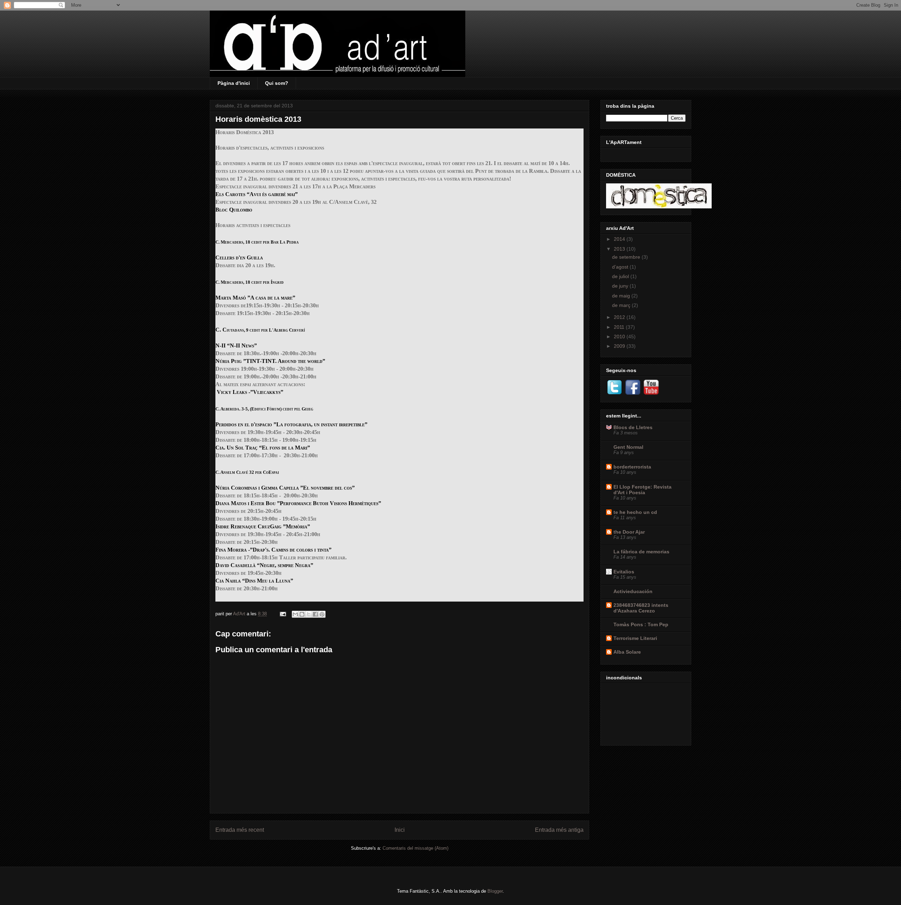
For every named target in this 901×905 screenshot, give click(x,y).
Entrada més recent (239, 830)
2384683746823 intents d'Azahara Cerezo (640, 608)
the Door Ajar (629, 532)
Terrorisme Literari (635, 638)
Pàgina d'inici (234, 83)
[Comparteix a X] (308, 614)
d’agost (621, 267)
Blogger (495, 891)
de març (622, 305)
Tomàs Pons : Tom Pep (640, 624)
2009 (620, 346)
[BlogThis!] (301, 614)
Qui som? (276, 83)
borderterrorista (632, 467)
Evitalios (623, 571)
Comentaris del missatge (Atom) (415, 848)
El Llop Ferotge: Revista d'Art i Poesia (642, 489)
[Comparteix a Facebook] (315, 614)
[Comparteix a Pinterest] (322, 614)
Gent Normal (628, 447)
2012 (620, 317)
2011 (620, 327)
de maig (621, 295)
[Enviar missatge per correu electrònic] (282, 613)
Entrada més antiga (559, 830)
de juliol (621, 276)
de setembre (627, 257)
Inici (400, 830)
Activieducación (633, 591)
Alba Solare (627, 652)
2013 (620, 249)
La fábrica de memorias (641, 551)
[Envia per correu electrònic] (295, 614)
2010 (620, 336)
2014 (620, 239)
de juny (621, 286)
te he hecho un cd (635, 512)
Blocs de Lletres (633, 427)
